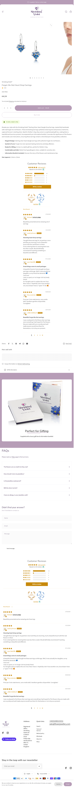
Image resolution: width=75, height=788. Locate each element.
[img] (27, 215)
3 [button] (37, 335)
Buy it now (37, 115)
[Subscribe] (39, 766)
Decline (58, 784)
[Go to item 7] (43, 78)
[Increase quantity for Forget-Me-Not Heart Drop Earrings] (11, 108)
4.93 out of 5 (41, 167)
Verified (35, 204)
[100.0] (40, 197)
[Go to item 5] (39, 78)
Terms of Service (38, 730)
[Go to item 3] (35, 78)
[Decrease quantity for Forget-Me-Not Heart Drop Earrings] (4, 108)
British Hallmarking (24, 364)
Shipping (11, 101)
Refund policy (40, 733)
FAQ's (38, 742)
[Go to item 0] (30, 78)
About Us (39, 739)
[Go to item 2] (32, 78)
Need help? (69, 343)
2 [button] (34, 335)
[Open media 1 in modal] (51, 25)
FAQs (13, 457)
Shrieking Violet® (7, 82)
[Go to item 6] (41, 78)
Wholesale (39, 736)
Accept (68, 784)
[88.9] (31, 197)
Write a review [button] (37, 187)
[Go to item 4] (37, 78)
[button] (29, 173)
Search (38, 726)
